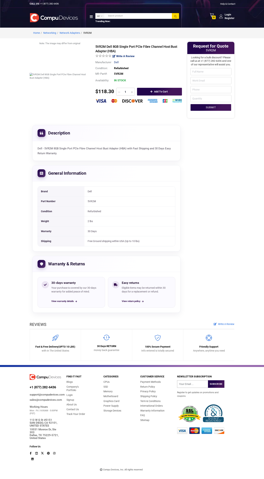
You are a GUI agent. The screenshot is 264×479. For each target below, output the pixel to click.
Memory (108, 391)
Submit (211, 107)
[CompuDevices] (54, 17)
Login (69, 395)
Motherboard (110, 396)
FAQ (142, 415)
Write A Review (125, 56)
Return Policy (147, 386)
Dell (116, 62)
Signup (70, 399)
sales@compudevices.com (45, 399)
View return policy (131, 301)
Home (36, 32)
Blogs (69, 381)
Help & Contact (227, 3)
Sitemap (144, 420)
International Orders (151, 405)
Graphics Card (111, 401)
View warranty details (62, 301)
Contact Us (72, 409)
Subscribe (216, 384)
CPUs (106, 381)
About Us (71, 404)
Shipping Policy (148, 396)
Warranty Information (152, 410)
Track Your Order (75, 414)
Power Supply (111, 405)
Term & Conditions (150, 401)
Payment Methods (150, 381)
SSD (105, 386)
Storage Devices (112, 410)
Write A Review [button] (225, 324)
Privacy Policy (148, 391)
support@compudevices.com (45, 394)
